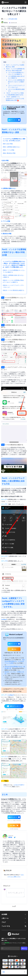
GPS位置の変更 (12, 19)
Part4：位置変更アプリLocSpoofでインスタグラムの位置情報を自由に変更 (15, 98)
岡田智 (6, 22)
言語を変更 (13, 956)
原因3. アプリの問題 (8, 150)
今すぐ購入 (12, 825)
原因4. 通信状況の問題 (9, 153)
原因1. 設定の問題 (8, 144)
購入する (14, 649)
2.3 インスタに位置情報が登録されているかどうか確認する (16, 81)
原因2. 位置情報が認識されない (11, 147)
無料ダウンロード (12, 120)
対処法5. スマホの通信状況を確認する (13, 290)
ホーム (5, 19)
